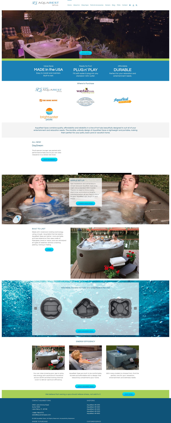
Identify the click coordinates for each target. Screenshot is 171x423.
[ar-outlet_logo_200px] (122, 98)
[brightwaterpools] (49, 108)
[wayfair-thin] (85, 88)
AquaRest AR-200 (93, 405)
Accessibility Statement (67, 418)
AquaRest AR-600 (93, 413)
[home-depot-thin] (48, 98)
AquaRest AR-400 (93, 409)
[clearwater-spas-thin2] (85, 98)
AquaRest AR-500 (93, 411)
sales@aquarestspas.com (41, 415)
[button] (136, 5)
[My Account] (133, 5)
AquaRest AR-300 (93, 407)
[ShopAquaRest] (48, 88)
